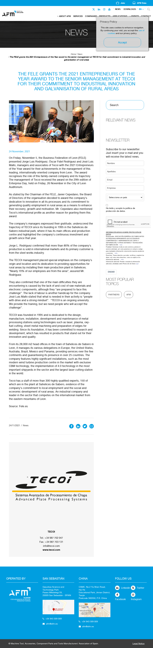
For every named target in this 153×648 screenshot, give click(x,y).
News (118, 9)
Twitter (140, 587)
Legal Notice (138, 643)
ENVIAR (111, 272)
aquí (137, 263)
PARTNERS (113, 294)
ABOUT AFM (65, 16)
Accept (122, 42)
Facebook (120, 599)
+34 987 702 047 (54, 537)
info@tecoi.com (51, 546)
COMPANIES (91, 16)
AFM (128, 294)
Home (73, 54)
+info (120, 245)
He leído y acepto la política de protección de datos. (120, 209)
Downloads (130, 9)
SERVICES (78, 16)
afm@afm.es (52, 624)
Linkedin (125, 587)
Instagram (136, 599)
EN (140, 9)
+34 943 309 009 (54, 618)
